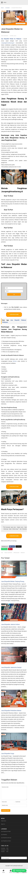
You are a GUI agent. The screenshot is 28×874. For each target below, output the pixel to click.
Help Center (3, 821)
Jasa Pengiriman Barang (6, 837)
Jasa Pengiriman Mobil (5, 831)
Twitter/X (19, 546)
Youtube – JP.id (4, 851)
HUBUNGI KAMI (14, 314)
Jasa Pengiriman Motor (6, 841)
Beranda (2, 7)
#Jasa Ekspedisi (8, 552)
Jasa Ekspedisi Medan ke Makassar (11, 38)
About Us (3, 824)
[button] (19, 870)
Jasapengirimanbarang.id (7, 43)
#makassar (16, 552)
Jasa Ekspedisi (7, 7)
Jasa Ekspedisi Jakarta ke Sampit (11, 667)
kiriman (15, 361)
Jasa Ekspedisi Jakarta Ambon (10, 624)
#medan (23, 552)
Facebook (12, 546)
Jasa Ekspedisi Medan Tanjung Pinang (12, 581)
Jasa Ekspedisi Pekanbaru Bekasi (11, 710)
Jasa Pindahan (4, 834)
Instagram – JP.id (4, 850)
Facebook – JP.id (4, 848)
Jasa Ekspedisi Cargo (7, 753)
